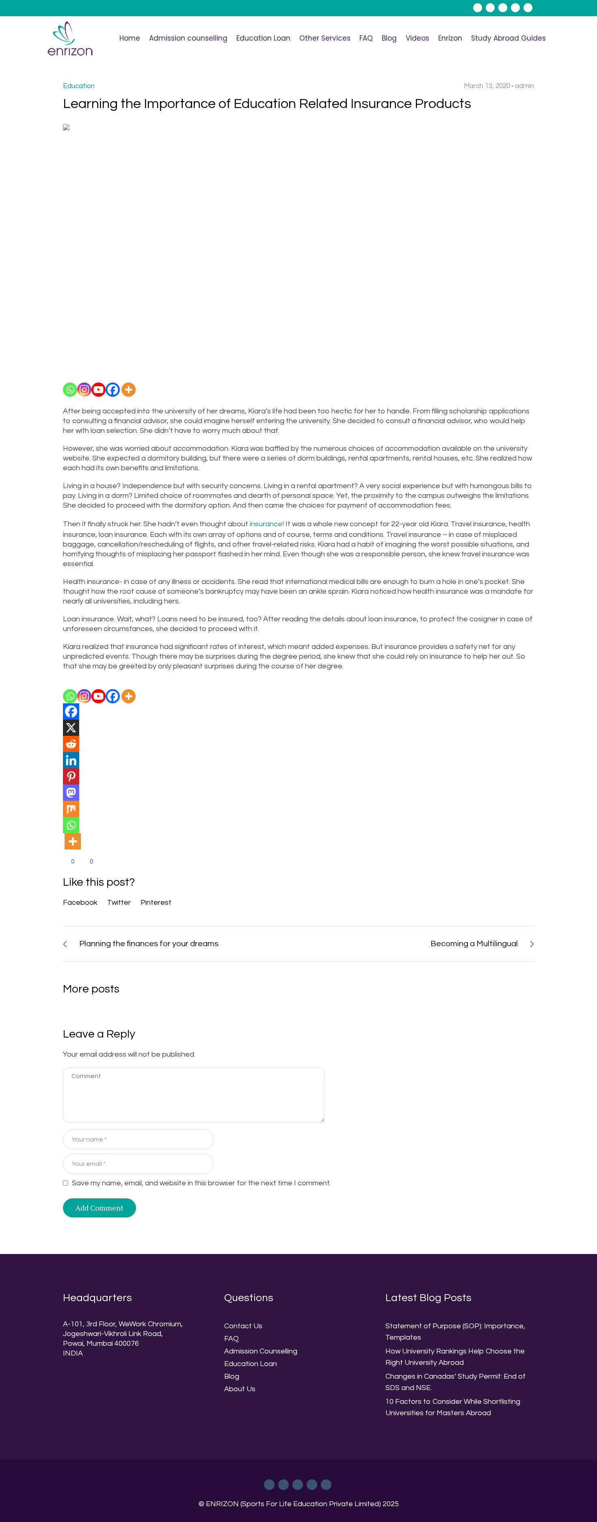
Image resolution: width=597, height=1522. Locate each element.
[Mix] (71, 809)
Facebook (80, 902)
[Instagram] (84, 390)
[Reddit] (71, 744)
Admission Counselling (260, 1351)
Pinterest (156, 902)
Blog (231, 1376)
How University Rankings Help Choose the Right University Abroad (455, 1356)
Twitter (119, 902)
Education (79, 86)
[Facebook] (113, 390)
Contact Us (243, 1326)
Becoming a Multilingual (474, 944)
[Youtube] (98, 390)
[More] (128, 390)
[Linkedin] (71, 760)
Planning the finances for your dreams (148, 944)
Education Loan (250, 1364)
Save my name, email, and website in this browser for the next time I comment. (201, 1183)
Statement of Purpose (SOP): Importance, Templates (455, 1331)
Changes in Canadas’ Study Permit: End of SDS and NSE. (455, 1382)
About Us (239, 1389)
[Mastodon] (71, 793)
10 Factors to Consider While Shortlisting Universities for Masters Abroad (452, 1407)
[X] (71, 728)
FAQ (231, 1339)
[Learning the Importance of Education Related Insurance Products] (298, 247)
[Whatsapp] (70, 390)
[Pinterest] (71, 776)
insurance (266, 524)
